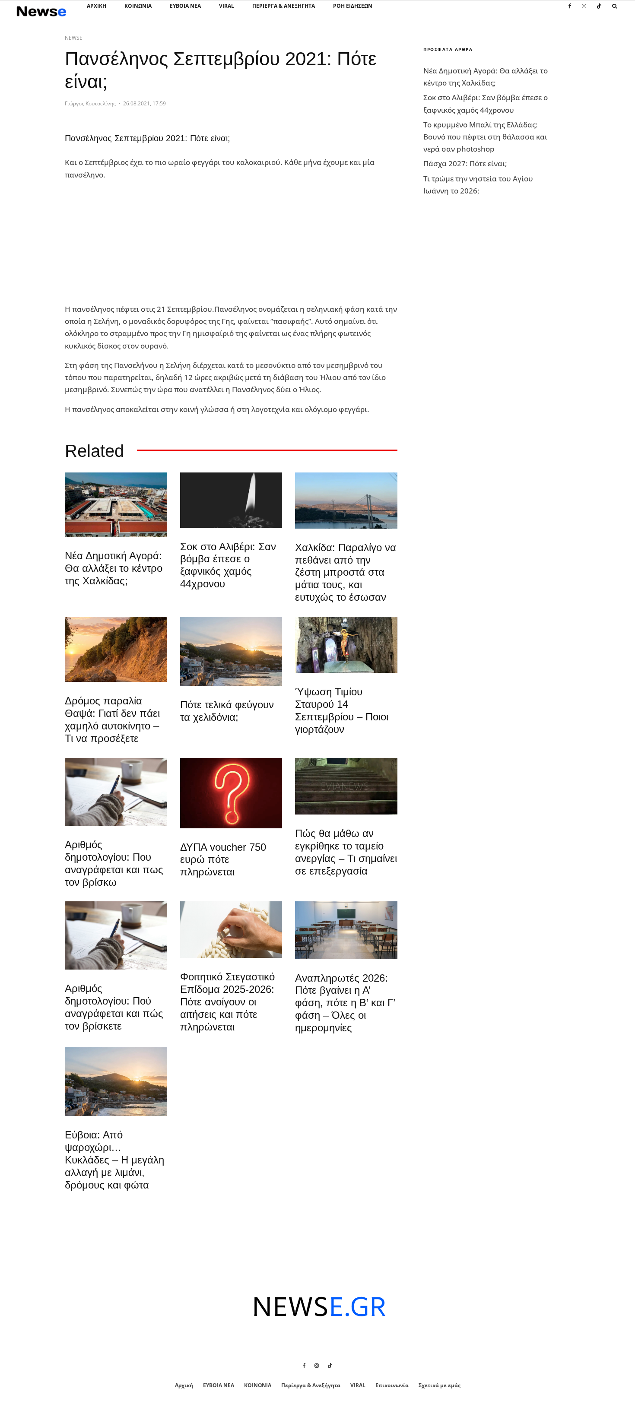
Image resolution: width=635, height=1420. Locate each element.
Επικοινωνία (392, 1385)
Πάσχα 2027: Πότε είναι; (465, 163)
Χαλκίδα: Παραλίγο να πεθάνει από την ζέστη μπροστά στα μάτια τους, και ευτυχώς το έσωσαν (345, 572)
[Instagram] (584, 11)
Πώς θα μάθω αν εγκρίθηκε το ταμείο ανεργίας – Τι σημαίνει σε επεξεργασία (346, 851)
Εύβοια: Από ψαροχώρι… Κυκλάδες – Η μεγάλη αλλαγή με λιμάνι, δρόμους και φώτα (114, 1159)
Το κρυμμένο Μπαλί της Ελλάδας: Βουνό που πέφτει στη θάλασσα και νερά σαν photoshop (485, 137)
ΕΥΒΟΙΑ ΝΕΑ (185, 6)
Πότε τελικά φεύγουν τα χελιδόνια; (227, 711)
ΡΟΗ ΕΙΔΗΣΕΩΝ (352, 6)
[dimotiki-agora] (116, 504)
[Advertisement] (129, 242)
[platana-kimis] (231, 651)
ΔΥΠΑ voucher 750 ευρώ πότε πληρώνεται (223, 859)
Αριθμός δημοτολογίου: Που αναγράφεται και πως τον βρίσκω (114, 863)
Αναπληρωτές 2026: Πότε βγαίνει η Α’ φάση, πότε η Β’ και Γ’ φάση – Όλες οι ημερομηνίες (345, 1002)
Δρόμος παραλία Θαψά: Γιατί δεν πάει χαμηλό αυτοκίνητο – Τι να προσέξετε (112, 719)
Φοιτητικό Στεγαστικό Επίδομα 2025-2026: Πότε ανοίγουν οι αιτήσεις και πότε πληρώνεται (227, 1001)
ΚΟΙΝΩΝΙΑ (138, 6)
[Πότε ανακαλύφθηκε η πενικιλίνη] (231, 929)
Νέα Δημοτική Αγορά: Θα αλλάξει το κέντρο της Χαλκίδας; (113, 568)
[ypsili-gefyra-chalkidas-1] (346, 500)
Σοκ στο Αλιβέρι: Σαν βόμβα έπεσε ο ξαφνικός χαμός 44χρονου (228, 565)
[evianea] (346, 786)
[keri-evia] (231, 500)
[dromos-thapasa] (116, 649)
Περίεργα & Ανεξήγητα (283, 6)
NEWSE (74, 37)
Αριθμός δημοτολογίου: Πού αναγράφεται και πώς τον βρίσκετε (114, 1007)
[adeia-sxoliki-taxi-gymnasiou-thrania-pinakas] (346, 930)
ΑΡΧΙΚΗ (96, 6)
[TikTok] (599, 11)
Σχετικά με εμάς (439, 1385)
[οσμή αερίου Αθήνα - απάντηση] (231, 793)
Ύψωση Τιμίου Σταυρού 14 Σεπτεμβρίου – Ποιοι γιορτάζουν (341, 710)
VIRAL (226, 6)
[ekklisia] (346, 645)
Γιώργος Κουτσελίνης (90, 103)
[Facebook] (570, 11)
